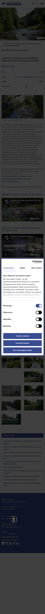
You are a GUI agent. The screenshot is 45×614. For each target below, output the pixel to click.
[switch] (39, 312)
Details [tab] (22, 268)
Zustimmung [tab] (8, 268)
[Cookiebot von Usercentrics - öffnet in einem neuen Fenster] (32, 261)
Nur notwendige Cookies (22, 350)
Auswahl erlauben (22, 343)
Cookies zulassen (22, 336)
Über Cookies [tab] (36, 268)
